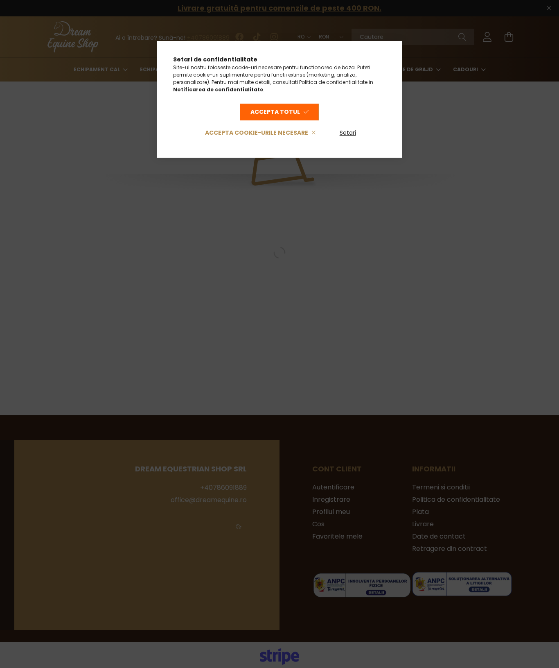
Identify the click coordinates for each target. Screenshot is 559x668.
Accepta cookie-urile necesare (256, 133)
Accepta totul (275, 112)
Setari (348, 133)
